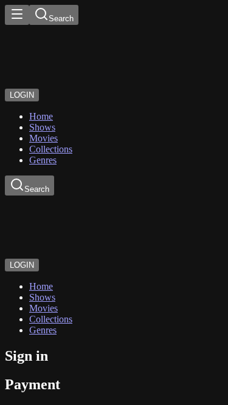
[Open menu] (17, 15)
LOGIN (22, 95)
